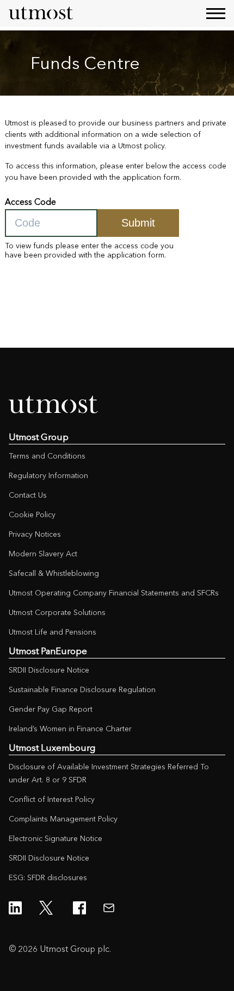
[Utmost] (41, 14)
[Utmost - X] (47, 908)
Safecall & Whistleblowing (54, 573)
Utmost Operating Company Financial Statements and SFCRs (114, 593)
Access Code (30, 202)
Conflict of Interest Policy (52, 799)
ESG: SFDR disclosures (48, 877)
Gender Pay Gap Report (51, 709)
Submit (138, 223)
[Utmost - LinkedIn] (15, 907)
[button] (215, 13)
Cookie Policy (32, 514)
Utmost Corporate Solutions (57, 612)
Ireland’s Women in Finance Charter (70, 728)
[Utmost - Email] (108, 908)
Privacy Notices (35, 534)
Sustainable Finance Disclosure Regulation (82, 689)
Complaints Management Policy (63, 819)
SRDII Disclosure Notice (49, 670)
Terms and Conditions (47, 456)
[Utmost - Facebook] (79, 907)
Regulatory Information (48, 475)
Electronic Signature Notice (55, 838)
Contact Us (28, 495)
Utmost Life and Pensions (52, 632)
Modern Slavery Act (43, 554)
